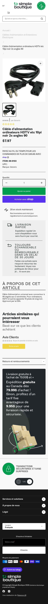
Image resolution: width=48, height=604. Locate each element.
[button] (3, 6)
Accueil (5, 30)
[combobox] (24, 19)
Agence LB (22, 595)
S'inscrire (24, 550)
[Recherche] (42, 18)
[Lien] (24, 412)
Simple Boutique (18, 585)
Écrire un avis (14, 346)
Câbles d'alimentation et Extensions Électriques (19, 36)
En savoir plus (24, 272)
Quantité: (6, 178)
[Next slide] (29, 481)
